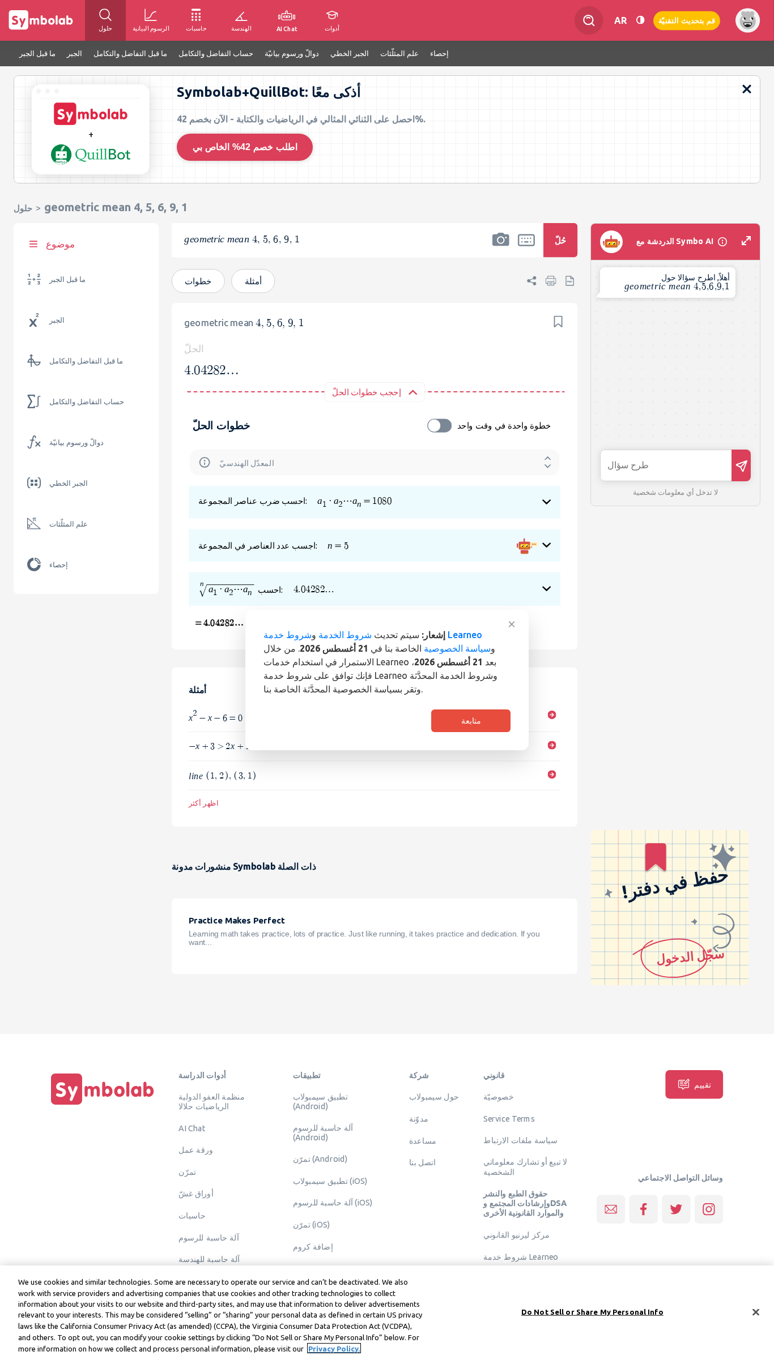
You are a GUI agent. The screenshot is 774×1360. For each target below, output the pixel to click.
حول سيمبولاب (434, 1096)
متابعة (471, 720)
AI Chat (192, 1127)
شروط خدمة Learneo (520, 1256)
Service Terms (509, 1118)
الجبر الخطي (68, 483)
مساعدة (423, 1140)
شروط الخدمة (345, 635)
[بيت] (102, 1104)
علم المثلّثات (68, 524)
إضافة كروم (313, 1246)
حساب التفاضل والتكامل (86, 401)
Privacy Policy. (334, 1348)
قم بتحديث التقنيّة (686, 20)
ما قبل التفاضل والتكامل (86, 361)
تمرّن (187, 1171)
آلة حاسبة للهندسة (209, 1259)
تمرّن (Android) (320, 1158)
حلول (23, 208)
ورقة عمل (195, 1149)
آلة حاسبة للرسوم (208, 1237)
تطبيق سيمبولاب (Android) (320, 1101)
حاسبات (192, 1215)
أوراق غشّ (195, 1193)
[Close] (755, 1311)
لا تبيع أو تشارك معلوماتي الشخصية (525, 1166)
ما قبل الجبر (67, 279)
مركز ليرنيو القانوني (516, 1234)
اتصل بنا (422, 1162)
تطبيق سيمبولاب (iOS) (330, 1180)
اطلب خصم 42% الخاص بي (245, 147)
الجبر (57, 320)
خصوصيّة (498, 1096)
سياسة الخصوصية (457, 648)
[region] (387, 1312)
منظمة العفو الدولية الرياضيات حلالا (211, 1101)
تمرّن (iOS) (311, 1224)
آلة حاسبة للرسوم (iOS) (333, 1202)
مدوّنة (418, 1118)
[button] (500, 247)
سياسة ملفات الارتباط (520, 1139)
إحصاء (58, 565)
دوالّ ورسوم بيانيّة (76, 442)
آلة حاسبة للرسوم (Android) (323, 1132)
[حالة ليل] (640, 20)
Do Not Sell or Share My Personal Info (592, 1311)
